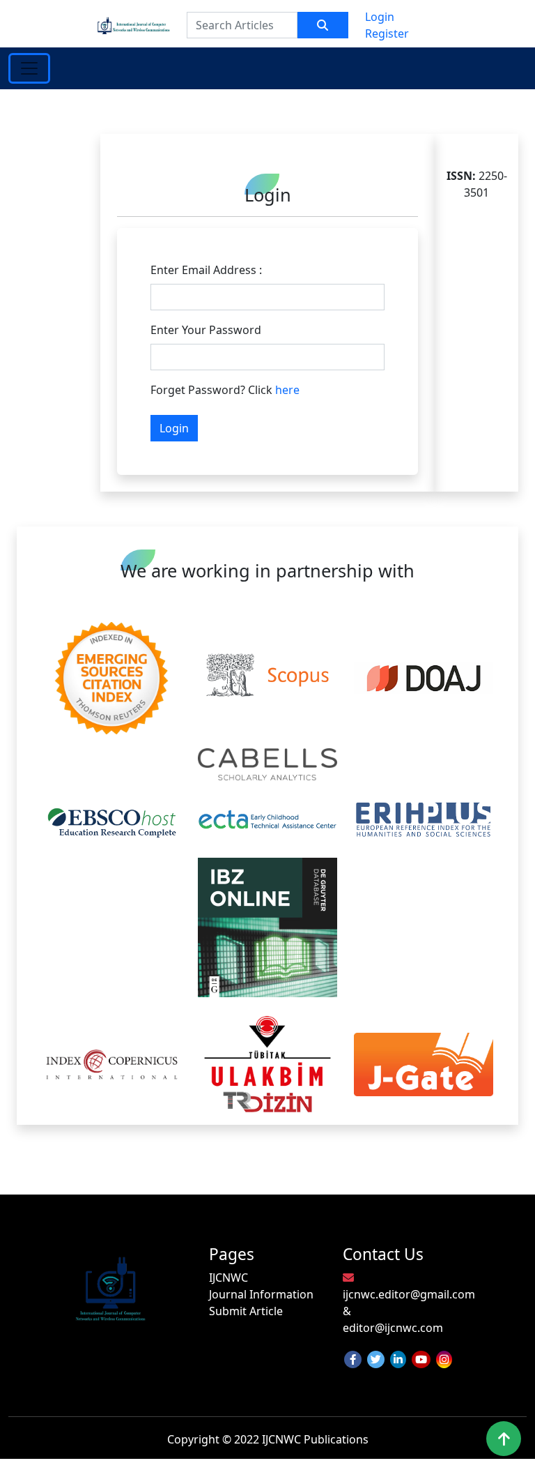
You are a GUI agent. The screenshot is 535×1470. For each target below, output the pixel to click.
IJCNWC (228, 1277)
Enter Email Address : (206, 270)
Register (387, 33)
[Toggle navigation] (29, 68)
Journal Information (261, 1294)
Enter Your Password (205, 330)
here (287, 389)
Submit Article (246, 1311)
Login (379, 16)
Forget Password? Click (225, 389)
